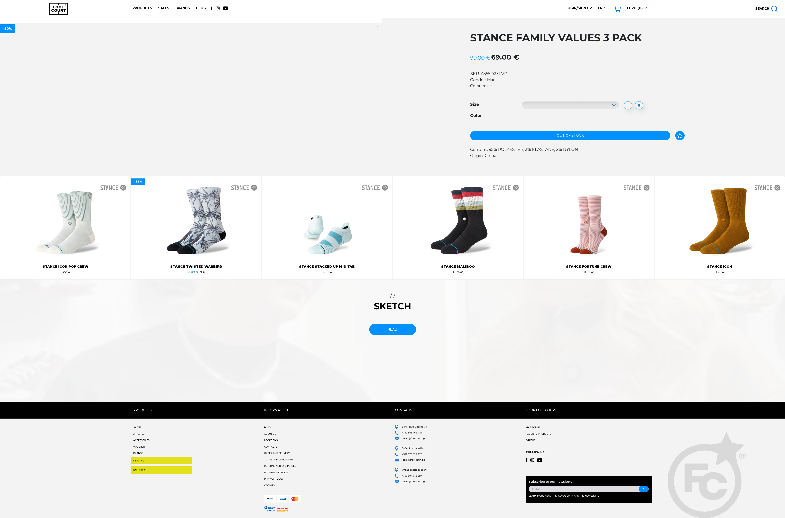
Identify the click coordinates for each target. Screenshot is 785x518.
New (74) (138, 460)
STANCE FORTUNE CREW (588, 266)
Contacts (270, 446)
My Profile (533, 427)
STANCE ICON (719, 266)
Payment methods (276, 472)
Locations (271, 440)
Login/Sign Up (578, 8)
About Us (270, 433)
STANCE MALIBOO (458, 266)
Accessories (141, 440)
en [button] (600, 8)
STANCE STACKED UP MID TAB (327, 266)
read (393, 329)
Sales (163, 8)
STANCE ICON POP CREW (65, 266)
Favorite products (538, 433)
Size (474, 104)
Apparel (138, 433)
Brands (182, 8)
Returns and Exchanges (280, 466)
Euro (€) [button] (635, 8)
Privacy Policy (273, 478)
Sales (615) (139, 470)
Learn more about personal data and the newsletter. (565, 495)
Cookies (269, 485)
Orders (530, 440)
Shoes (137, 427)
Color (476, 115)
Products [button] (142, 8)
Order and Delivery (277, 453)
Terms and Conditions (278, 459)
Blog (201, 8)
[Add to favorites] (680, 135)
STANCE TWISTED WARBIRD (196, 266)
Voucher (139, 446)
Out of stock (570, 135)
